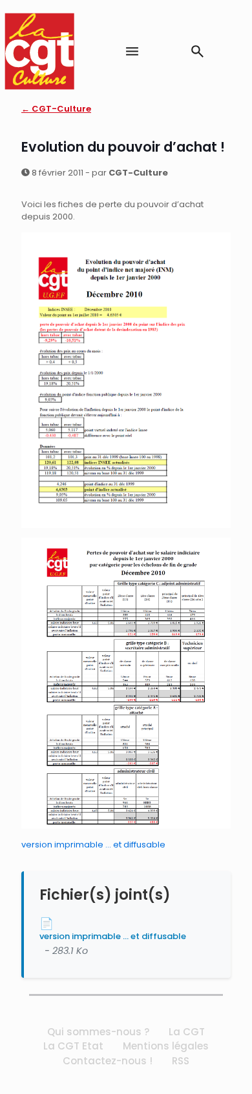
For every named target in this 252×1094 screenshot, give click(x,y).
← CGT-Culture (56, 109)
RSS (180, 1061)
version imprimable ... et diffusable (112, 936)
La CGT (187, 1031)
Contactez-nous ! (107, 1061)
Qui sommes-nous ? (98, 1031)
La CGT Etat (73, 1046)
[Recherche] (197, 51)
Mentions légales (166, 1046)
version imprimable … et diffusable (93, 844)
